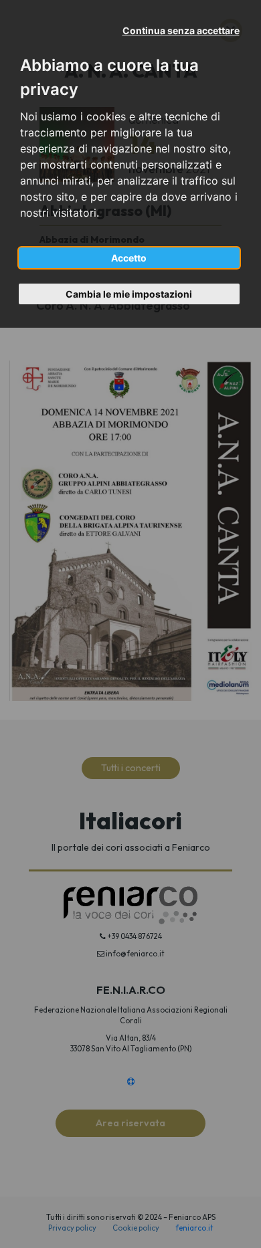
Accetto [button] (129, 258)
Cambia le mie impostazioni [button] (129, 294)
